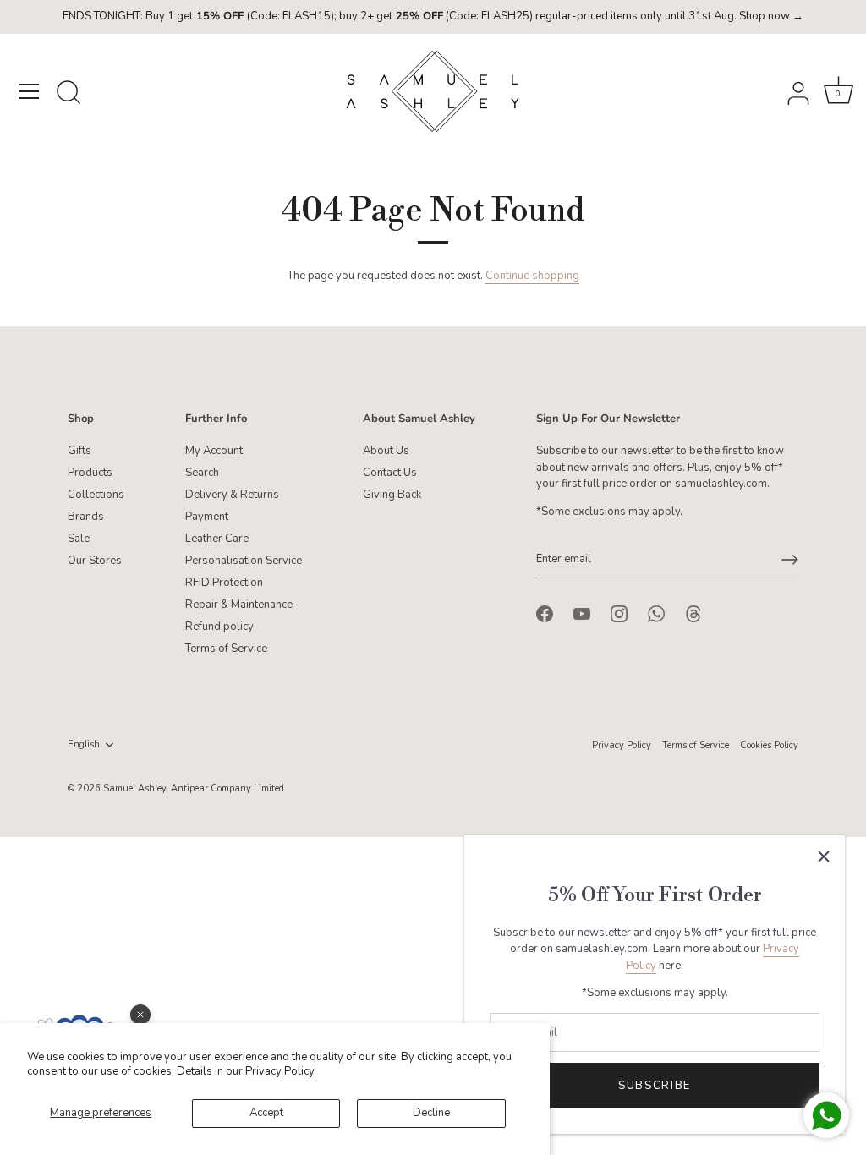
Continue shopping (532, 275)
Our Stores (95, 560)
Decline (431, 1112)
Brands (86, 516)
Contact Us (390, 472)
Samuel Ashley (134, 788)
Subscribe (654, 1085)
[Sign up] (789, 559)
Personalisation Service (243, 560)
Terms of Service (226, 648)
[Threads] (693, 613)
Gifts (79, 450)
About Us (386, 450)
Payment (206, 516)
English (84, 745)
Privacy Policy (280, 1071)
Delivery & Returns (232, 494)
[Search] (68, 93)
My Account (214, 450)
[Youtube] (581, 613)
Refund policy (219, 626)
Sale (79, 538)
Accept (266, 1112)
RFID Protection (224, 582)
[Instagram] (619, 613)
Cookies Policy (769, 745)
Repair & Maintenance (239, 604)
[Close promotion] (140, 1014)
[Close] (823, 856)
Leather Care (217, 538)
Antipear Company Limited (227, 788)
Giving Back (392, 494)
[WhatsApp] (656, 613)
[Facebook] (544, 613)
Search (202, 472)
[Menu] (29, 91)
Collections (96, 494)
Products (90, 472)
